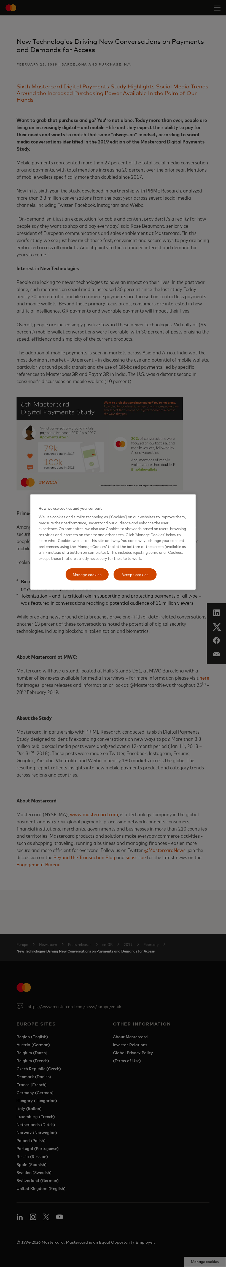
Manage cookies (87, 574)
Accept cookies (135, 574)
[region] (113, 542)
